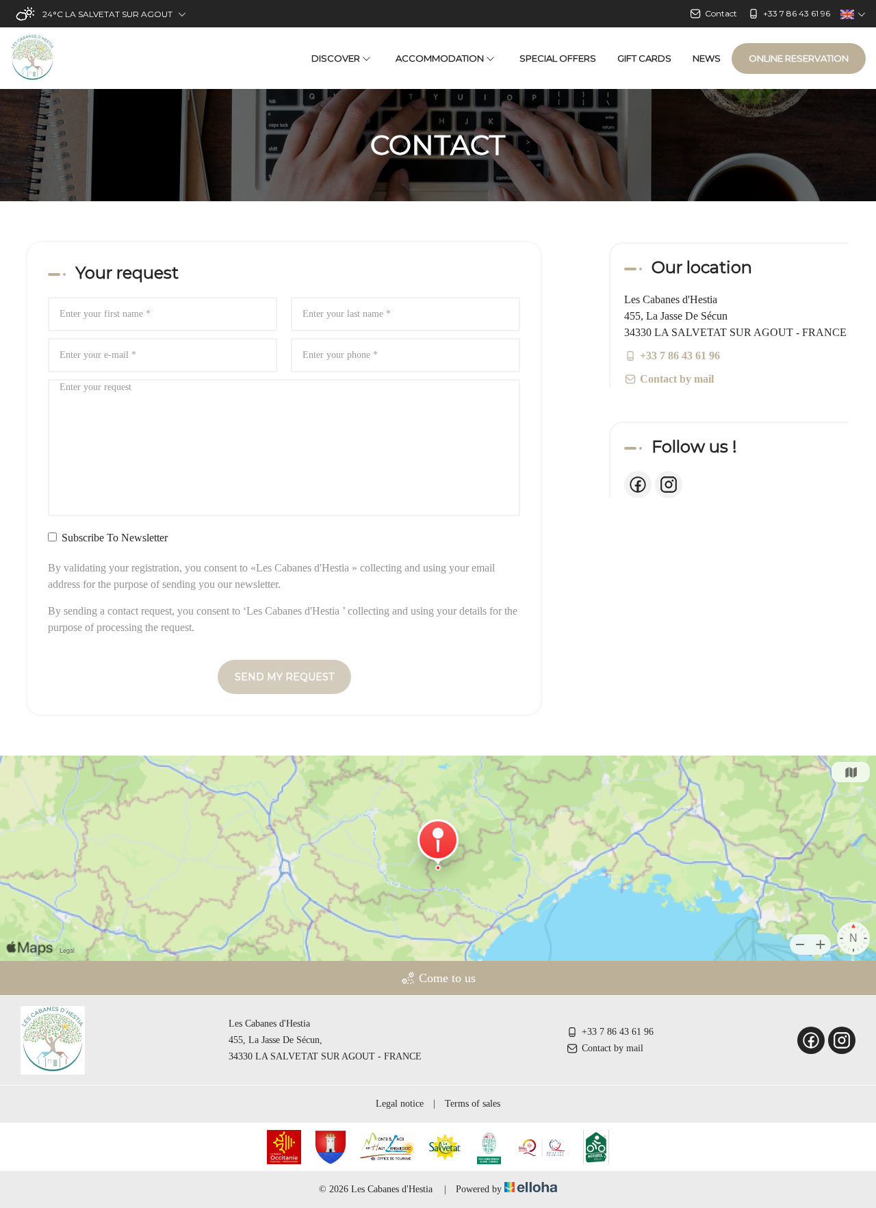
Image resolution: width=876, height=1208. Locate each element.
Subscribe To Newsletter (115, 537)
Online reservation (799, 58)
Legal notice (400, 1103)
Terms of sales (472, 1103)
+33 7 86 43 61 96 (618, 1032)
